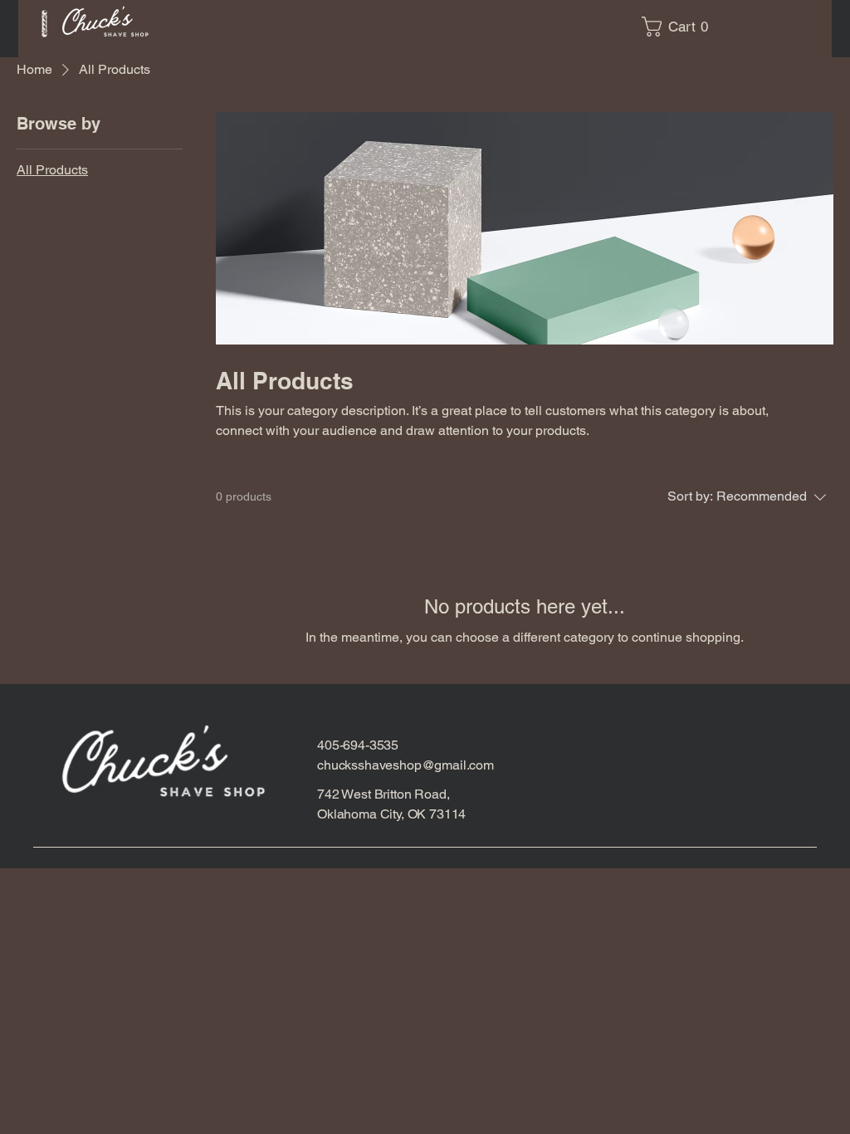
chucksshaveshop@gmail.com (405, 765)
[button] (680, 27)
